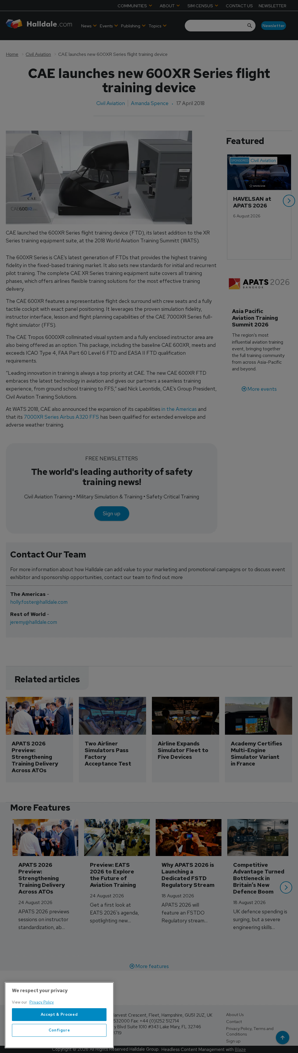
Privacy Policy (41, 1002)
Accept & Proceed (59, 1014)
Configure (59, 1030)
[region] (59, 1015)
